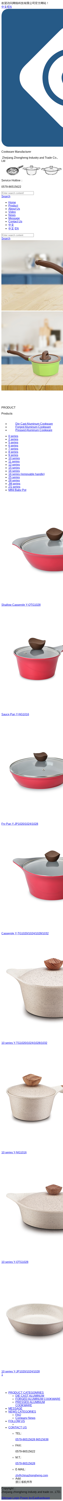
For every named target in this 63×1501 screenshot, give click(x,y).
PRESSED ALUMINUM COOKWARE (30, 1404)
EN (10, 6)
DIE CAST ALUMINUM (29, 1395)
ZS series (14, 486)
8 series (13, 451)
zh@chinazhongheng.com (31, 1475)
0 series (13, 436)
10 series (14, 458)
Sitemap (6, 1497)
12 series (14, 464)
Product (13, 205)
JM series (14, 483)
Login (15, 1497)
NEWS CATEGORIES (22, 1411)
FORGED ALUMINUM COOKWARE (37, 1398)
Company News (25, 1417)
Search (5, 196)
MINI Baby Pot (17, 489)
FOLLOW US (16, 1421)
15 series (14, 467)
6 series (13, 445)
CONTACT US (17, 1427)
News (12, 215)
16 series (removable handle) (26, 474)
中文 (4, 6)
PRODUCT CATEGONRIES (26, 1392)
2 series (13, 439)
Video (12, 211)
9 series (13, 455)
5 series (13, 442)
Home (12, 202)
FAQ (18, 1414)
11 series (14, 461)
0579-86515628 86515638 (31, 1439)
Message (14, 218)
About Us (14, 208)
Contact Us (15, 221)
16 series (14, 470)
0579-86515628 (25, 1463)
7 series (13, 448)
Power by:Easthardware (35, 1497)
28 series (14, 480)
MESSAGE (15, 1408)
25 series (14, 477)
